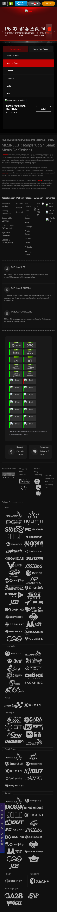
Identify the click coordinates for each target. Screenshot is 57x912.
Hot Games (28, 205)
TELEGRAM (51, 205)
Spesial (10, 71)
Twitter (52, 219)
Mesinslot (5, 155)
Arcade (27, 33)
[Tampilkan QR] (43, 204)
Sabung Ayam (43, 34)
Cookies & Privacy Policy (7, 241)
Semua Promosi (15, 49)
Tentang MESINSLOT (6, 212)
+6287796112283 (39, 209)
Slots (9, 86)
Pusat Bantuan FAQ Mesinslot (7, 226)
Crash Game (21, 34)
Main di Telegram (21, 4)
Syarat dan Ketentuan (6, 234)
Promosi (49, 33)
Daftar (48, 4)
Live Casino (27, 216)
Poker (32, 33)
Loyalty (19, 208)
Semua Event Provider (41, 49)
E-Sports (37, 34)
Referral (19, 212)
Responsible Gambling (7, 219)
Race (9, 33)
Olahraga (15, 33)
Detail (43, 109)
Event (9, 93)
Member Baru (12, 63)
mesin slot (40, 180)
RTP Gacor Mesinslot (6, 205)
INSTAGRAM (52, 212)
